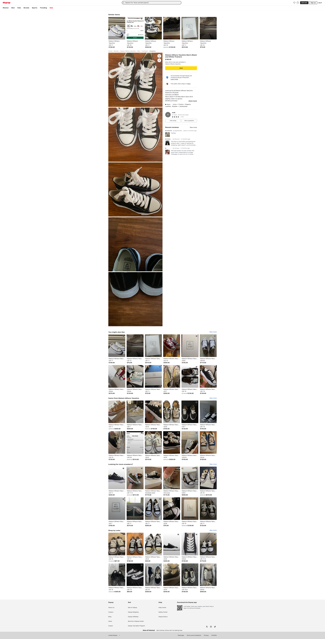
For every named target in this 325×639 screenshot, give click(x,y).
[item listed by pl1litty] (116, 544)
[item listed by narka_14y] (171, 508)
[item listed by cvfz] (208, 508)
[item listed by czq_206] (208, 345)
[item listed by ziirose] (171, 376)
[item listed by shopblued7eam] (189, 478)
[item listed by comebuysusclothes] (189, 376)
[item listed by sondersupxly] (135, 478)
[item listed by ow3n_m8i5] (171, 442)
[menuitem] (5, 8)
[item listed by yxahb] (208, 412)
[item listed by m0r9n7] (153, 442)
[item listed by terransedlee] (116, 478)
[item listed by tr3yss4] (135, 544)
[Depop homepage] (6, 3)
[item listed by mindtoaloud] (171, 412)
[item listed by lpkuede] (116, 574)
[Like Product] (123, 19)
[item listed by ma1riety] (153, 412)
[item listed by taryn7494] (208, 442)
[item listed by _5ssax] (189, 345)
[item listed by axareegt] (153, 345)
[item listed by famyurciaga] (116, 442)
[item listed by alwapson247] (135, 574)
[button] (184, 117)
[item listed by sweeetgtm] (208, 478)
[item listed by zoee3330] (116, 508)
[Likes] (294, 3)
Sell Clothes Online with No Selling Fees (169, 630)
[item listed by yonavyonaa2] (189, 412)
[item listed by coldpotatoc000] (153, 544)
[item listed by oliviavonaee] (171, 574)
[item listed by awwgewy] (189, 574)
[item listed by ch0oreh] (171, 345)
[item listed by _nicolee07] (116, 412)
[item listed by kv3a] (135, 376)
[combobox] (151, 2)
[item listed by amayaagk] (135, 412)
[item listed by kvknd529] (116, 376)
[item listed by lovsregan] (153, 574)
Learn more (174, 79)
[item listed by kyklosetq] (189, 544)
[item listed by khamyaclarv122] (171, 544)
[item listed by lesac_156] (208, 574)
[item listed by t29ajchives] (189, 508)
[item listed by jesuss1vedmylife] (208, 376)
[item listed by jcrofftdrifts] (116, 345)
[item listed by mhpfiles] (189, 442)
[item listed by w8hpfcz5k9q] (135, 442)
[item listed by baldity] (208, 544)
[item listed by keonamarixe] (171, 478)
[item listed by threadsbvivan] (153, 508)
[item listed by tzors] (153, 478)
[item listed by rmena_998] (153, 376)
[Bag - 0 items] (297, 3)
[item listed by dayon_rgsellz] (135, 345)
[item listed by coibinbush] (135, 508)
